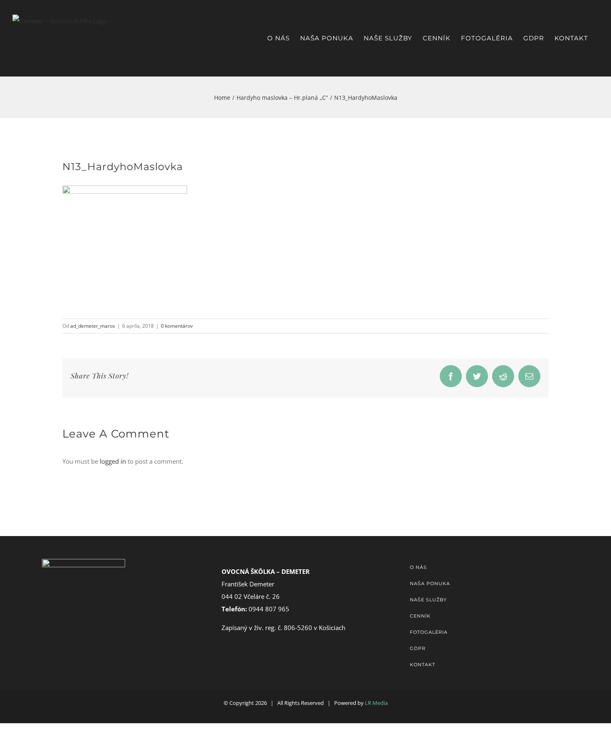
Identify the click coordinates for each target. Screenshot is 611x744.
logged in (113, 461)
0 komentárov (177, 325)
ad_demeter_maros (92, 325)
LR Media (376, 703)
